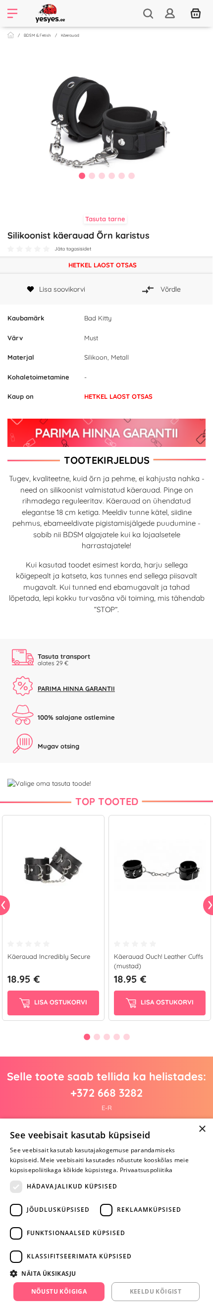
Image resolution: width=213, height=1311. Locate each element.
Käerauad (70, 35)
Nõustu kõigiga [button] (59, 1291)
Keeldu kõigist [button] (156, 1291)
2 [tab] (92, 176)
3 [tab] (101, 176)
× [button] (202, 1129)
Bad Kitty (97, 318)
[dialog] (106, 1215)
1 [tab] (82, 176)
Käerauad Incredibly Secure (48, 956)
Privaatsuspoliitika (146, 1170)
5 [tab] (121, 176)
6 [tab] (131, 176)
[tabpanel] (106, 121)
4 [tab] (111, 176)
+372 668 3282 (106, 1093)
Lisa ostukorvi (59, 1002)
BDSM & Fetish (37, 35)
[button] (106, 1273)
